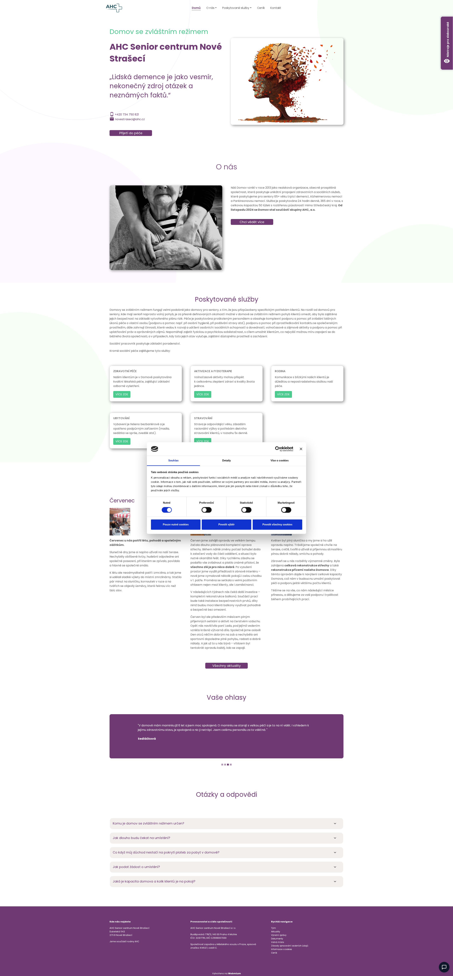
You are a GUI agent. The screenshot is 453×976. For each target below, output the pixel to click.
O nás (210, 8)
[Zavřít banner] (301, 449)
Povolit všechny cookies (277, 524)
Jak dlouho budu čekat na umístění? (141, 838)
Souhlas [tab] (173, 460)
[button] (127, 737)
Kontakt (275, 8)
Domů (196, 8)
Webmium (234, 973)
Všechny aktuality (226, 665)
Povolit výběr (226, 524)
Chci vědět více (252, 222)
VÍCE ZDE (122, 394)
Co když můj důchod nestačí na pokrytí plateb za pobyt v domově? (166, 852)
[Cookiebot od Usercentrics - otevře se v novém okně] (277, 448)
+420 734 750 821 (127, 114)
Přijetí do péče (130, 133)
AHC (137, 941)
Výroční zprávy (278, 935)
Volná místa (277, 942)
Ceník (261, 8)
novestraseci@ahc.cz (130, 119)
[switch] (207, 510)
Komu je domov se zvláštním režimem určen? (148, 823)
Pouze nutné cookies (176, 524)
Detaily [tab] (226, 460)
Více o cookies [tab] (280, 460)
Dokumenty (277, 938)
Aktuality (275, 931)
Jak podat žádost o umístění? (136, 867)
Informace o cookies (281, 949)
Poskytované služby (235, 8)
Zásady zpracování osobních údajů (289, 945)
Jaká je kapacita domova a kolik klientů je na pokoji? (154, 881)
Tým (273, 928)
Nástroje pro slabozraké (447, 43)
